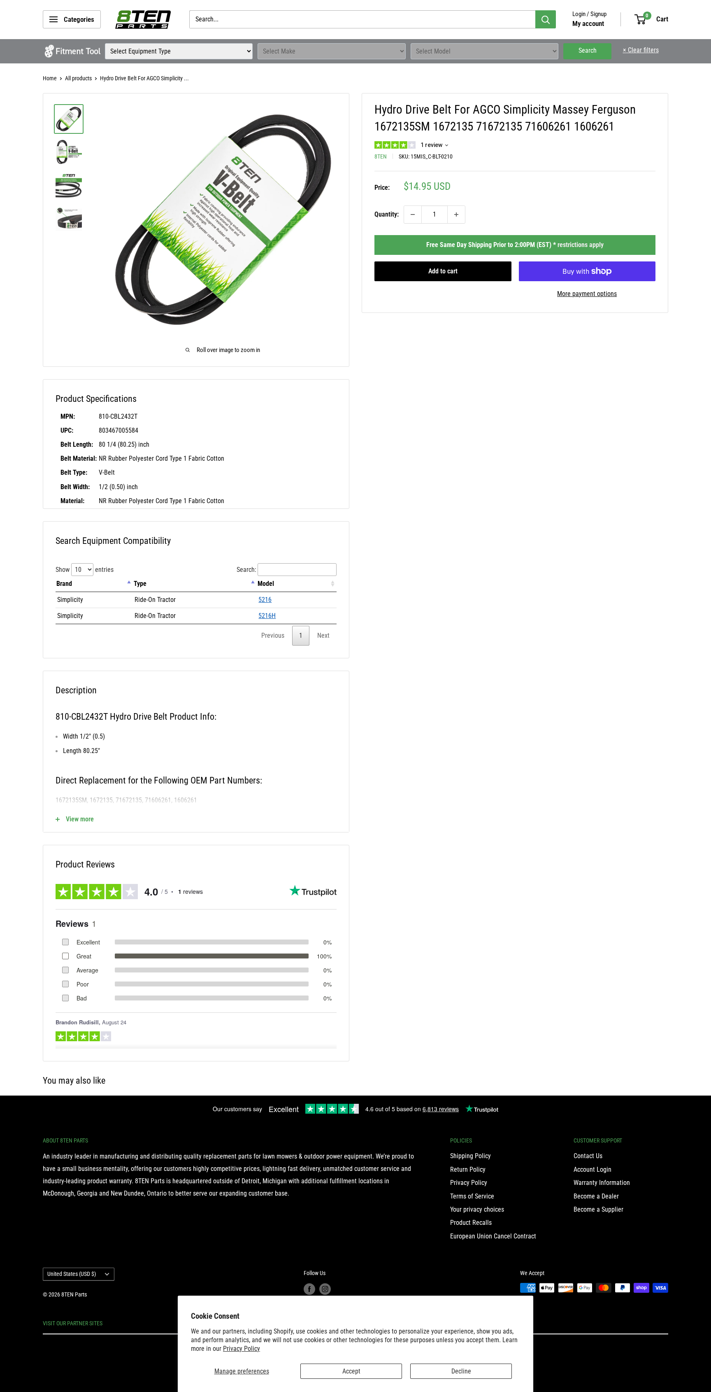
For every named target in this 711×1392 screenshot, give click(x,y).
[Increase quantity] (456, 214)
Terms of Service (472, 1196)
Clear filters (641, 50)
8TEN (380, 156)
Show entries (85, 570)
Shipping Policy (470, 1156)
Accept (351, 1371)
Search (588, 50)
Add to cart (443, 271)
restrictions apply (581, 245)
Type (140, 584)
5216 (265, 600)
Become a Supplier (598, 1209)
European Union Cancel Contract (493, 1236)
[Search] (545, 19)
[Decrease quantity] (412, 214)
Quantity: (386, 214)
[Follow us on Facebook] (309, 1288)
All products (78, 78)
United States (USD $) (71, 1274)
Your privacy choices (477, 1209)
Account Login (592, 1169)
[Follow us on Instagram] (325, 1288)
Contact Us (588, 1156)
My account (588, 23)
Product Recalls (471, 1222)
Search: (246, 570)
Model (266, 584)
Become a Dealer (596, 1196)
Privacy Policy (241, 1348)
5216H (267, 616)
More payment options (587, 294)
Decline (461, 1371)
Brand (64, 584)
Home (50, 78)
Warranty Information (602, 1183)
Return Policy (468, 1169)
